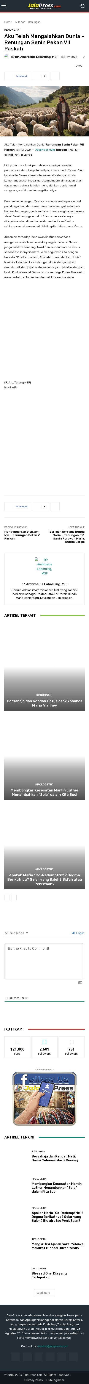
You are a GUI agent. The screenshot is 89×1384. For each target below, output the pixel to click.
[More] (55, 76)
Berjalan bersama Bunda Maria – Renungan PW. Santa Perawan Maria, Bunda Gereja (67, 536)
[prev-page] (7, 897)
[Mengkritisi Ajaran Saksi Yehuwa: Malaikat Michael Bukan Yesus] (16, 1244)
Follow (45, 1039)
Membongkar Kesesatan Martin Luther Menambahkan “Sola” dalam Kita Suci (45, 792)
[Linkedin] (39, 1357)
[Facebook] (15, 1357)
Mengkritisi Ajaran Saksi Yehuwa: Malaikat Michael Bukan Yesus (58, 1246)
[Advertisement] (44, 332)
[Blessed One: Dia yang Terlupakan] (16, 1273)
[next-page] (14, 897)
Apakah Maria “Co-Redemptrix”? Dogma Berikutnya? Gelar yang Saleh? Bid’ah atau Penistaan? (44, 879)
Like (17, 1039)
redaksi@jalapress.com (52, 1346)
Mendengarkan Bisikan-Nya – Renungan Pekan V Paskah (22, 535)
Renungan (34, 22)
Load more (43, 1293)
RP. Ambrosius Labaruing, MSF (36, 56)
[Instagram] (27, 1357)
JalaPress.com (45, 149)
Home (8, 22)
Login (79, 933)
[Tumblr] (61, 1357)
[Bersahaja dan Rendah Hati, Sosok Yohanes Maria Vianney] (44, 666)
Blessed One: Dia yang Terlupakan (49, 1275)
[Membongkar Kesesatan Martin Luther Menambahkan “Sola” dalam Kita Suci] (44, 756)
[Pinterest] (50, 1357)
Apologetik (44, 784)
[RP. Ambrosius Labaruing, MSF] (7, 56)
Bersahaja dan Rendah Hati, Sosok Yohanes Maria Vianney (44, 703)
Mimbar (20, 22)
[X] (73, 1357)
